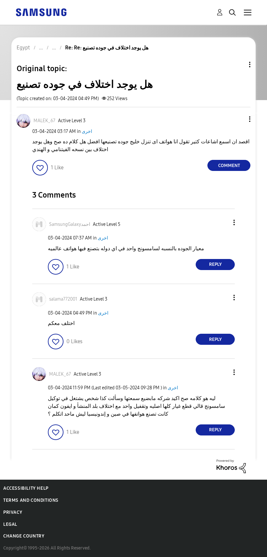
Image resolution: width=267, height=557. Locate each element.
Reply (215, 264)
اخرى (87, 131)
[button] (239, 119)
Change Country (23, 536)
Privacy (12, 512)
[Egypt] (41, 12)
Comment (229, 165)
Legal (10, 524)
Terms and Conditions (31, 500)
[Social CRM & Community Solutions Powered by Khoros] (231, 466)
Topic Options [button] (238, 64)
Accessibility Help (26, 488)
